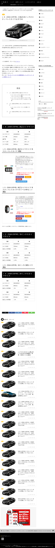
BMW (41, 50)
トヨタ (41, 13)
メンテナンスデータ (30, 2)
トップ (12, 2)
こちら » (18, 61)
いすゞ (41, 37)
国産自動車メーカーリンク (16, 4)
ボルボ (41, 60)
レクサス (42, 17)
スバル (41, 30)
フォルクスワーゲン (45, 57)
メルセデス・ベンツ (45, 47)
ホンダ (41, 23)
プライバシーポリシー (7, 545)
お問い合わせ (15, 545)
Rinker (22, 206)
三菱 (41, 27)
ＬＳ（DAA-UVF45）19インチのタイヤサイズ (19, 104)
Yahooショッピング (21, 181)
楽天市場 (19, 179)
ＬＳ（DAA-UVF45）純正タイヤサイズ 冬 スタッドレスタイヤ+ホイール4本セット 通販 (21, 99)
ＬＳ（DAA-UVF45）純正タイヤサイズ (18, 92)
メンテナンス (13, 530)
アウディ (42, 54)
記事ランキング (19, 2)
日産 (41, 20)
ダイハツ (42, 40)
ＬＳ (3, 14)
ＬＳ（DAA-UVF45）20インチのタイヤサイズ (19, 112)
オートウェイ (20, 176)
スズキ (41, 43)
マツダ (41, 33)
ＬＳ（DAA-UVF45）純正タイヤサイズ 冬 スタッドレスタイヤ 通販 (20, 95)
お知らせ (39, 2)
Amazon (28, 176)
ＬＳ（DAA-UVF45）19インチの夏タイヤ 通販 (20, 108)
